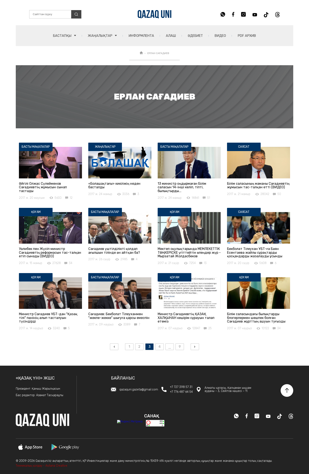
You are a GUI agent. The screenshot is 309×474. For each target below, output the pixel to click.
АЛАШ (171, 36)
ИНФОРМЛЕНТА (141, 36)
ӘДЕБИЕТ (195, 36)
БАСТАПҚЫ (62, 36)
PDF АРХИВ (247, 36)
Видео (220, 36)
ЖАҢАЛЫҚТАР (100, 36)
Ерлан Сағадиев (158, 53)
